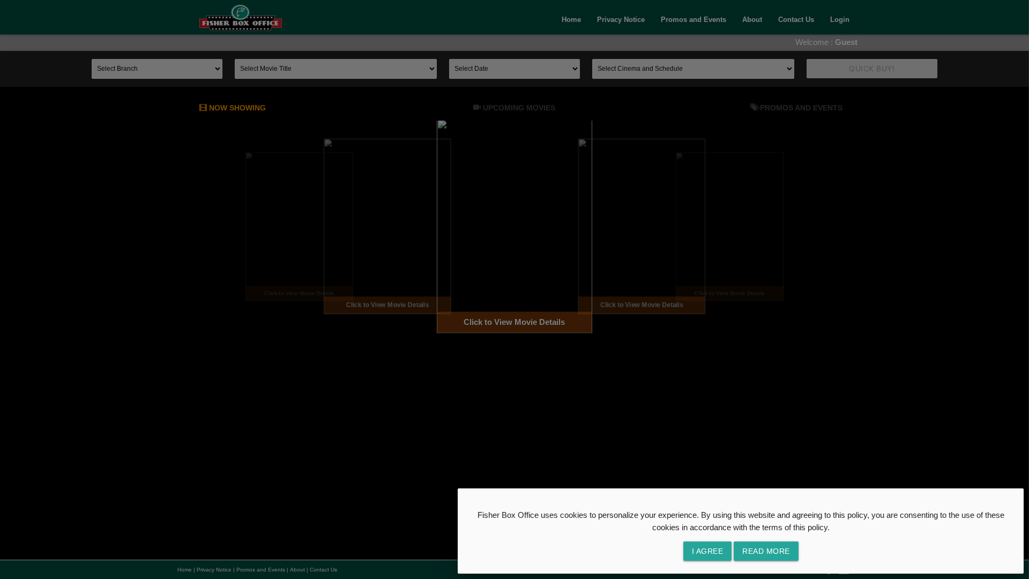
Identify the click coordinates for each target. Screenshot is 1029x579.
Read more (766, 551)
